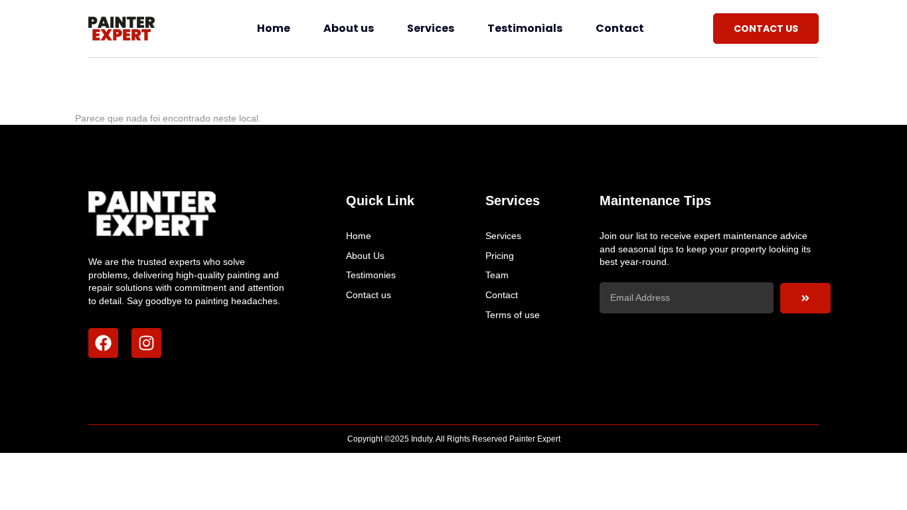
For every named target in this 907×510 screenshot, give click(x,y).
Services (430, 28)
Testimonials (524, 28)
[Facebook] (103, 343)
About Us (365, 255)
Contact (620, 28)
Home (273, 28)
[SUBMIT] (805, 298)
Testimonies (371, 275)
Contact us (368, 295)
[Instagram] (146, 343)
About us (348, 28)
